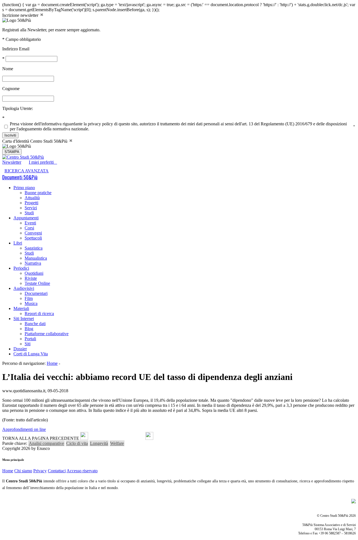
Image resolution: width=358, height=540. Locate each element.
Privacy (40, 470)
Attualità (32, 197)
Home (52, 363)
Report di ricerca (39, 313)
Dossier (20, 348)
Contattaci (57, 470)
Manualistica (36, 258)
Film (29, 298)
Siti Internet (23, 318)
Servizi (31, 207)
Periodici (21, 268)
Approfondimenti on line (24, 429)
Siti (27, 343)
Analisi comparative (46, 443)
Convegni (33, 233)
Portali (30, 338)
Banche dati (35, 323)
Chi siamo (23, 470)
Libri (17, 243)
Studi (29, 212)
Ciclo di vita (77, 443)
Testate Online (37, 283)
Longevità (99, 443)
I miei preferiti (43, 162)
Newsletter (11, 162)
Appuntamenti (26, 217)
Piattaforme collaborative (47, 333)
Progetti (31, 202)
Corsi (29, 228)
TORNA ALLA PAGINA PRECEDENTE (40, 438)
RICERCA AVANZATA (26, 170)
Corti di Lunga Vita (30, 353)
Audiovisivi (23, 288)
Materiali (21, 308)
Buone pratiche (38, 192)
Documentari (36, 293)
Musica (31, 303)
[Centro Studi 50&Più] (23, 157)
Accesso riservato (82, 470)
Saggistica (34, 248)
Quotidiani (34, 273)
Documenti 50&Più (19, 177)
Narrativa (33, 263)
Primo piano (24, 187)
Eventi (30, 222)
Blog (29, 328)
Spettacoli (33, 238)
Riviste (31, 278)
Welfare (117, 443)
